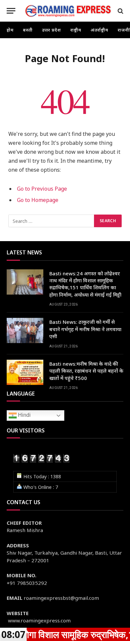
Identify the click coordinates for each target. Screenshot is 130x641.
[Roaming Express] (68, 11)
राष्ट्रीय (75, 30)
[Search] (119, 10)
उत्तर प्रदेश (51, 30)
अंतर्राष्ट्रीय (100, 30)
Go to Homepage (37, 200)
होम (10, 30)
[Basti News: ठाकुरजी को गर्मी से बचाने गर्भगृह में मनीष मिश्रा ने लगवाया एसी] (25, 330)
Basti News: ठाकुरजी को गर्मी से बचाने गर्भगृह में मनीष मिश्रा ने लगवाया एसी (85, 329)
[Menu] (11, 10)
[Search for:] (51, 221)
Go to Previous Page (42, 188)
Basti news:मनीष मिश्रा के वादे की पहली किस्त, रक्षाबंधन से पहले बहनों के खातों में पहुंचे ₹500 (86, 370)
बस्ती (28, 30)
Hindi (24, 415)
